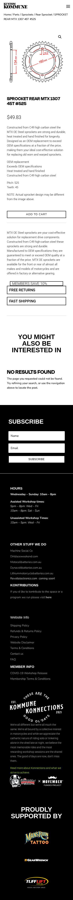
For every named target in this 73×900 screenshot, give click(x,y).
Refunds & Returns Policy (26, 631)
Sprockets (27, 14)
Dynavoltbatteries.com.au (26, 568)
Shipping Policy (19, 625)
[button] (60, 37)
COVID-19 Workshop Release (28, 673)
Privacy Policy (18, 637)
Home (7, 14)
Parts (16, 14)
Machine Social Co (21, 551)
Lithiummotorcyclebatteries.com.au (31, 573)
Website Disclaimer (22, 642)
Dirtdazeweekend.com (24, 556)
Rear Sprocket (44, 14)
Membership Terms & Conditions (30, 679)
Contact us (16, 654)
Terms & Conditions (22, 648)
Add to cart (36, 214)
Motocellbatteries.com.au (25, 562)
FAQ (13, 659)
